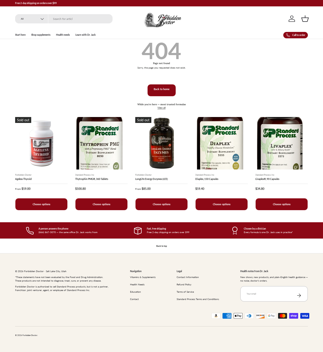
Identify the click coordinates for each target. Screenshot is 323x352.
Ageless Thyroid (23, 179)
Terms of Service (185, 291)
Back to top (161, 246)
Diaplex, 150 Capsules (206, 179)
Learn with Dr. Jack (85, 34)
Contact (134, 299)
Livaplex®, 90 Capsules (267, 179)
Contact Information (188, 277)
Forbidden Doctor (29, 335)
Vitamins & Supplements (143, 277)
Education (135, 291)
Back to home (162, 89)
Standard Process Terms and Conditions (198, 299)
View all (161, 107)
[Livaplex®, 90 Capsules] (281, 143)
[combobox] (64, 18)
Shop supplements (40, 34)
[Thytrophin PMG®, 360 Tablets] (101, 143)
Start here (20, 34)
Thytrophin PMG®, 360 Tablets (91, 179)
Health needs (63, 34)
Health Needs (137, 284)
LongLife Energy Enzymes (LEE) (151, 179)
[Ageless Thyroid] (41, 143)
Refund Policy (184, 284)
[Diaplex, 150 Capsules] (221, 143)
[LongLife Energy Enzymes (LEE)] (161, 143)
